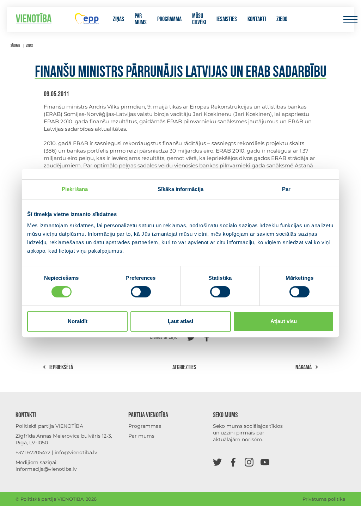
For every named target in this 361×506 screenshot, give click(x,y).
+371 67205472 (33, 452)
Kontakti (256, 19)
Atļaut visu (283, 321)
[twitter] (217, 461)
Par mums (141, 19)
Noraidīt (77, 321)
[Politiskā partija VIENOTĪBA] (33, 19)
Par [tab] (286, 189)
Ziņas (118, 19)
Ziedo (281, 19)
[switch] (141, 291)
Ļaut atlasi (180, 321)
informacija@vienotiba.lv (46, 469)
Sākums (15, 45)
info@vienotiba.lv (76, 452)
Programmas (144, 426)
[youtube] (265, 461)
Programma (169, 19)
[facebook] (233, 461)
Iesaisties (226, 19)
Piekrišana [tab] (75, 189)
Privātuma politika (323, 499)
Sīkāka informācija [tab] (180, 189)
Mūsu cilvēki (199, 19)
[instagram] (249, 461)
